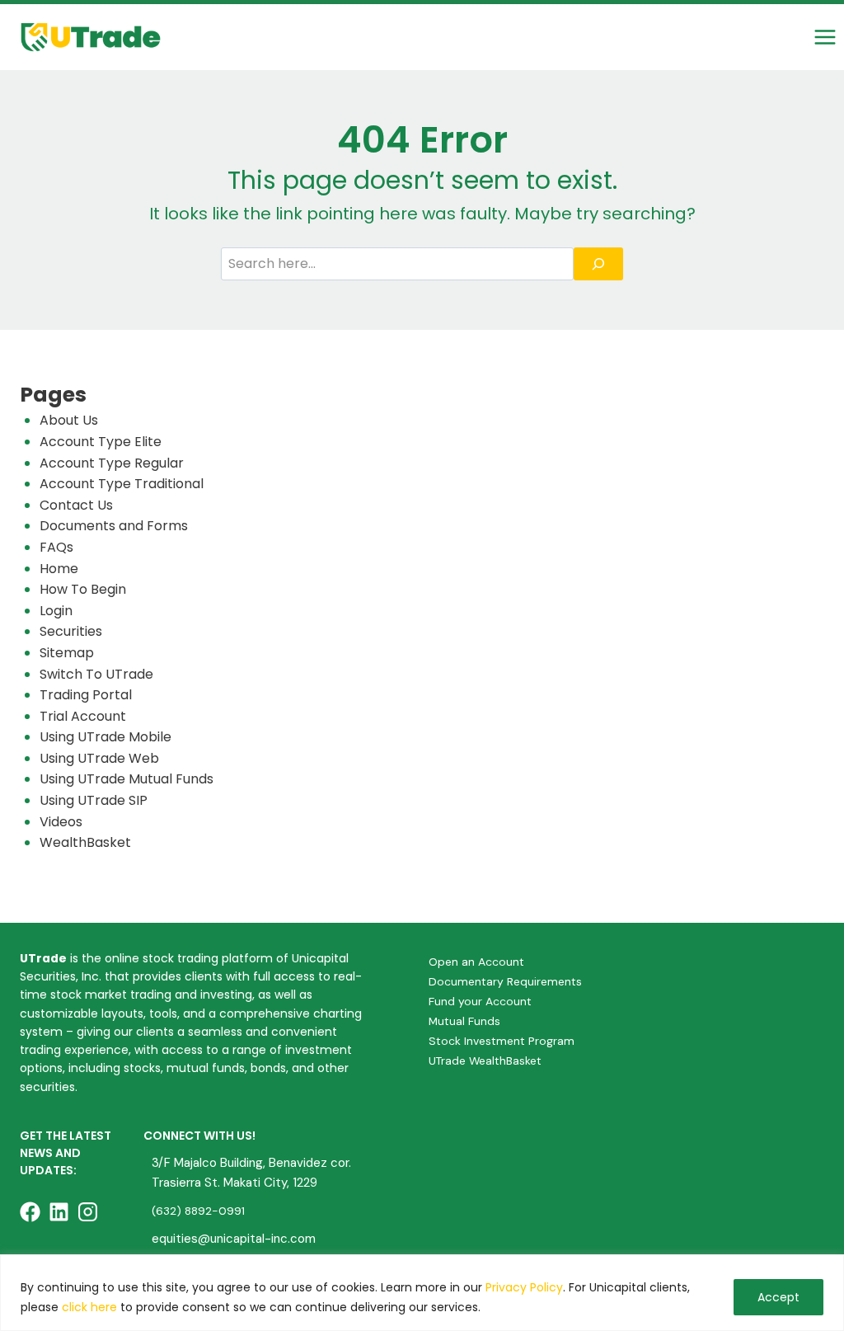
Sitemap (67, 652)
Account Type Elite (101, 441)
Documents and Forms (114, 525)
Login (56, 610)
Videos (61, 821)
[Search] (598, 263)
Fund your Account (480, 1001)
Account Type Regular (112, 463)
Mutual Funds (464, 1021)
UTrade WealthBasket (485, 1060)
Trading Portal (86, 694)
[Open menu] (824, 37)
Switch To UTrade (96, 674)
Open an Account (476, 961)
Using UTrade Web (99, 758)
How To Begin (83, 589)
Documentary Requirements (505, 981)
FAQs (56, 547)
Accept (778, 1297)
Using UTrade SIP (94, 800)
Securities (71, 631)
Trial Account (83, 716)
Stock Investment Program (501, 1040)
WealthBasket (85, 842)
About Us (69, 420)
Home (59, 568)
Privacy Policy (524, 1287)
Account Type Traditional (122, 483)
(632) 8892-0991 (198, 1210)
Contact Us (76, 505)
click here (89, 1307)
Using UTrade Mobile (105, 736)
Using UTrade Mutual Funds (126, 778)
